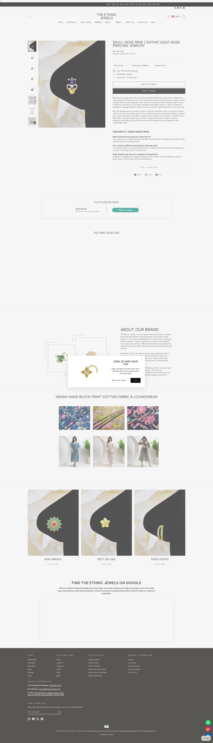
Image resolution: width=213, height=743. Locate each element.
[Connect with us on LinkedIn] (208, 735)
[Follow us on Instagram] (208, 729)
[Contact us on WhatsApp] (208, 722)
